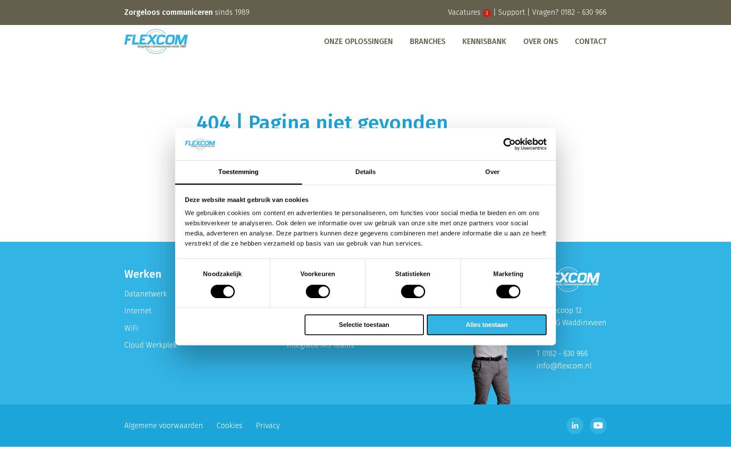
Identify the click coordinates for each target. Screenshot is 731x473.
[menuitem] (358, 41)
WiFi (131, 328)
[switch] (318, 291)
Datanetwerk (145, 294)
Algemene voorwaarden (163, 425)
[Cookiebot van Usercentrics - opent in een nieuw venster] (510, 144)
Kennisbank (484, 41)
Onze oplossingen (358, 41)
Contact (591, 41)
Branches (427, 41)
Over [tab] (492, 172)
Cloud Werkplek (150, 345)
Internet (137, 310)
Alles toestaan (487, 325)
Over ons (540, 41)
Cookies (229, 425)
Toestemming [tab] (238, 172)
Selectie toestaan (364, 325)
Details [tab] (365, 172)
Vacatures (468, 12)
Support (511, 12)
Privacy (268, 425)
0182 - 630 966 (584, 12)
